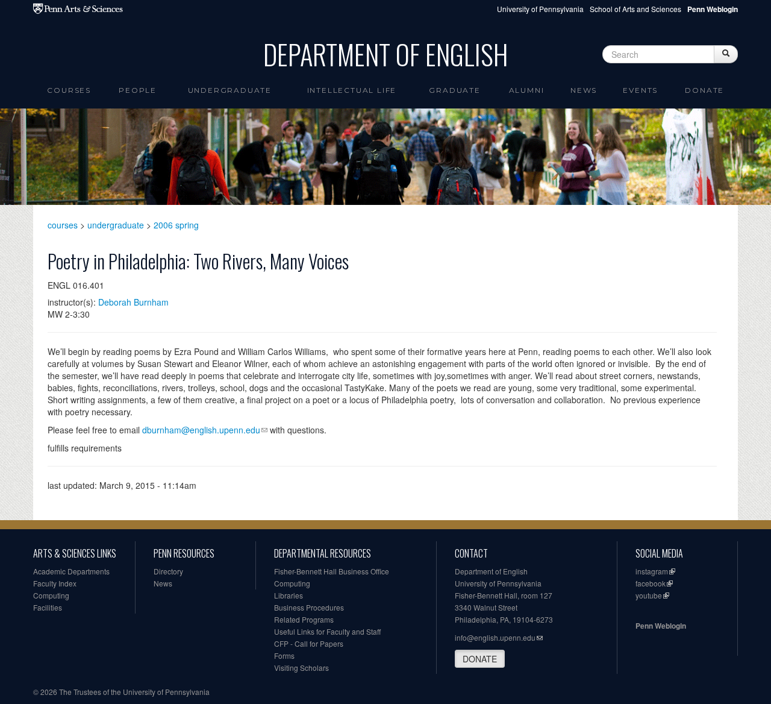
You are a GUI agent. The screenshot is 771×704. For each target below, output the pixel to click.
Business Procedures (309, 607)
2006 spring (176, 225)
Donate (704, 90)
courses (63, 225)
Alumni (527, 90)
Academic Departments (71, 571)
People (138, 90)
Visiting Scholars (301, 667)
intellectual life (352, 90)
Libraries (288, 595)
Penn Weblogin (660, 625)
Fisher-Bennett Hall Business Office (331, 571)
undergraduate (115, 225)
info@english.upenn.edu (495, 637)
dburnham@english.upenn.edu (201, 430)
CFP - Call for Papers (308, 643)
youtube (648, 595)
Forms (284, 655)
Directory (168, 571)
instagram (651, 571)
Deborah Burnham (133, 302)
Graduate (454, 90)
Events (640, 90)
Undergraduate (230, 90)
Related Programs (304, 619)
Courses (69, 90)
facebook (650, 583)
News (583, 90)
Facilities (47, 607)
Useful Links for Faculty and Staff (327, 631)
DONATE (480, 659)
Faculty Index (54, 583)
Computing (51, 595)
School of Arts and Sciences (635, 9)
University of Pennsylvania (540, 9)
